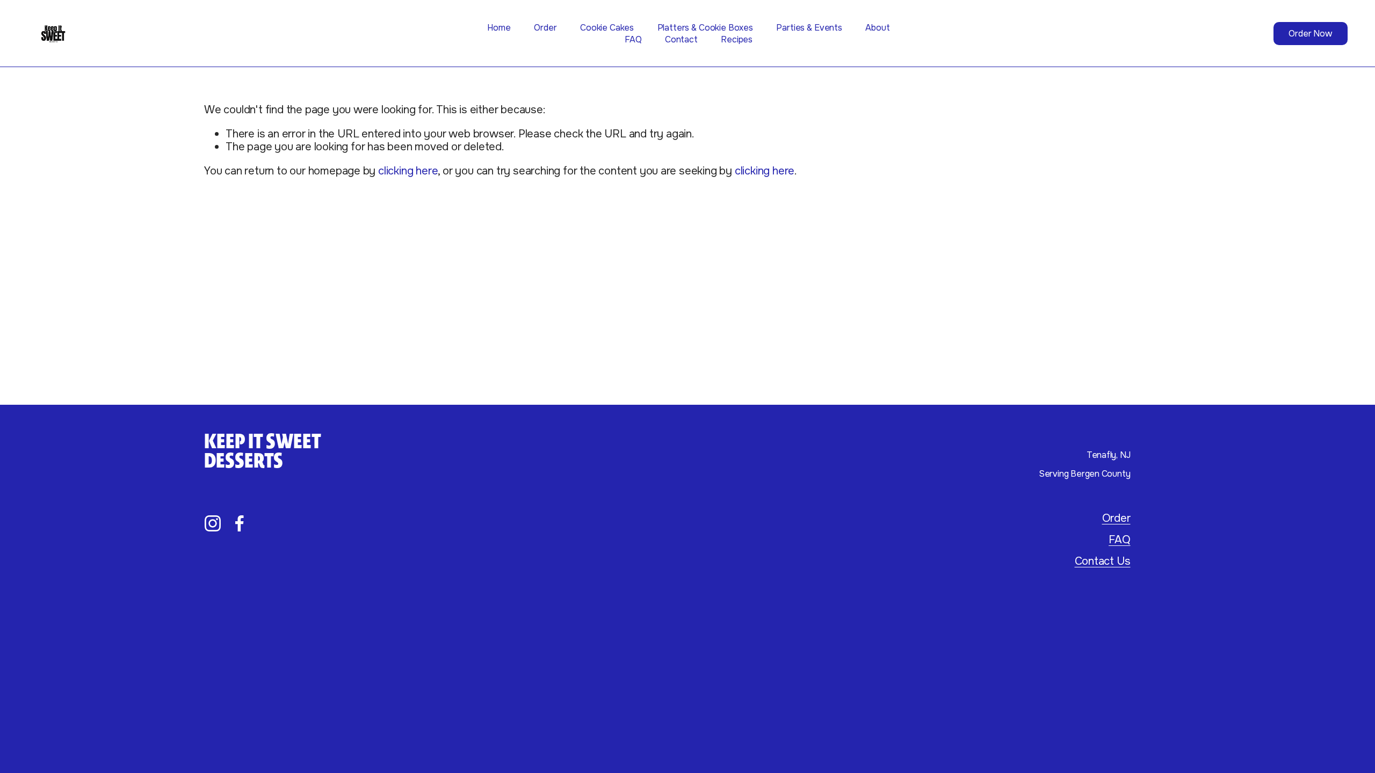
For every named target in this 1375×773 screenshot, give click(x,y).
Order (545, 27)
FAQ (633, 39)
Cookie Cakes (607, 27)
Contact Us (1103, 561)
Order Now (1310, 33)
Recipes (736, 39)
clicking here (408, 171)
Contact (681, 39)
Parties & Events (809, 27)
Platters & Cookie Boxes (705, 27)
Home (498, 27)
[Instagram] (212, 523)
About (877, 27)
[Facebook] (239, 523)
